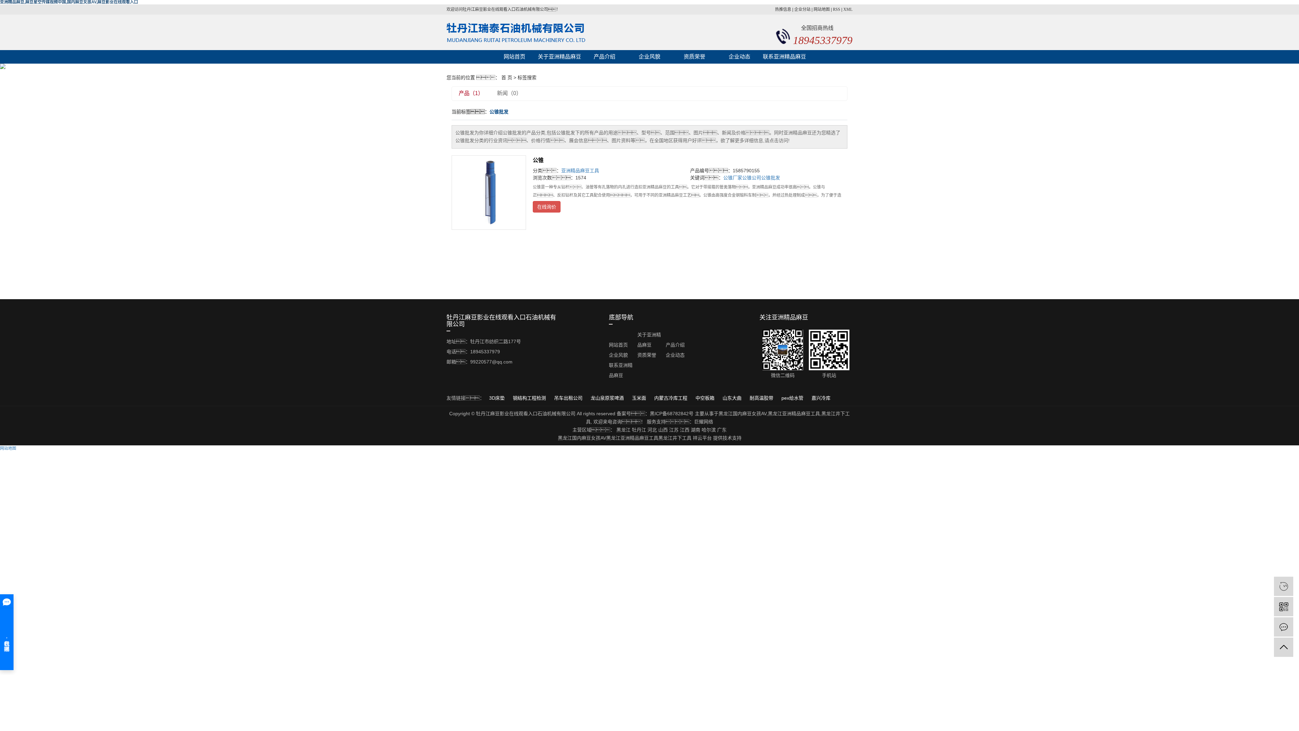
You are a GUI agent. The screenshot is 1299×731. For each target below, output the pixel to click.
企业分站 (802, 9)
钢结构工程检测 (530, 398)
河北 (652, 430)
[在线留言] (1283, 627)
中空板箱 (706, 398)
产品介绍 (604, 57)
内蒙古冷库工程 (671, 398)
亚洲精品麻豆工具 (580, 170)
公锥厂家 (732, 177)
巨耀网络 (703, 421)
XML (847, 9)
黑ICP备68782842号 (671, 413)
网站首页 (514, 57)
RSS (836, 9)
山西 (663, 430)
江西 (684, 430)
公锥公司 (751, 177)
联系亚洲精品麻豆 (784, 57)
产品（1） (471, 93)
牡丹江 (639, 430)
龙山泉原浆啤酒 (608, 398)
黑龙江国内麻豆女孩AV (743, 413)
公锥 (538, 160)
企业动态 (739, 57)
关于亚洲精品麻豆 (559, 57)
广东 (722, 430)
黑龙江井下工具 (674, 438)
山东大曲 (733, 398)
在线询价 (546, 206)
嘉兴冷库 (821, 398)
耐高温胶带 (762, 398)
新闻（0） (509, 93)
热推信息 (783, 9)
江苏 (674, 430)
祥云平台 (702, 438)
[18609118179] (1283, 586)
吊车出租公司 (569, 398)
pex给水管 (793, 398)
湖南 (695, 430)
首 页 (506, 77)
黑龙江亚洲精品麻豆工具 (794, 413)
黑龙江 (623, 430)
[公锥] (489, 192)
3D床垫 (497, 398)
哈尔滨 (709, 430)
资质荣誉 (694, 57)
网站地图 (822, 9)
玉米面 (639, 398)
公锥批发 (770, 177)
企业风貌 (649, 57)
